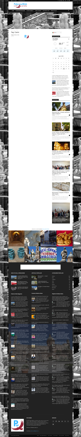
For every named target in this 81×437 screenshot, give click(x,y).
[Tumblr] (65, 1)
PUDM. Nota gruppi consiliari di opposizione (39, 343)
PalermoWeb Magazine (20, 10)
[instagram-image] (16, 238)
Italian (55, 32)
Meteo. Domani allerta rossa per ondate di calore (40, 313)
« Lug (53, 72)
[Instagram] (60, 1)
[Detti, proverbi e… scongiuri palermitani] (34, 277)
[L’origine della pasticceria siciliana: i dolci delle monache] (34, 283)
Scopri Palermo (30, 10)
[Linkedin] (62, 1)
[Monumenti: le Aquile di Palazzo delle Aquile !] (61, 186)
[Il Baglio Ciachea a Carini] (26, 36)
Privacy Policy (54, 10)
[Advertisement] (50, 5)
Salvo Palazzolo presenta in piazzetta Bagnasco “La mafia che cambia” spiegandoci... (22, 282)
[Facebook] (58, 1)
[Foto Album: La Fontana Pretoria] (34, 288)
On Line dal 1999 (46, 10)
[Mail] (63, 1)
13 (61, 64)
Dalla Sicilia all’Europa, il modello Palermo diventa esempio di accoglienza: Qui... (61, 172)
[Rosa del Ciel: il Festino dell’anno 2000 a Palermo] (61, 106)
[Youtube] (69, 1)
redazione (53, 135)
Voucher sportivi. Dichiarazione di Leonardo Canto (40, 296)
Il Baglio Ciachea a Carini (15, 34)
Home (13, 10)
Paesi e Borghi (38, 10)
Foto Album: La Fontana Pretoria (43, 286)
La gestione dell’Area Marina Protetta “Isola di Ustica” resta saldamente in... (22, 277)
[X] (67, 1)
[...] (66, 85)
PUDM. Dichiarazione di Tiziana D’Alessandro (39, 333)
